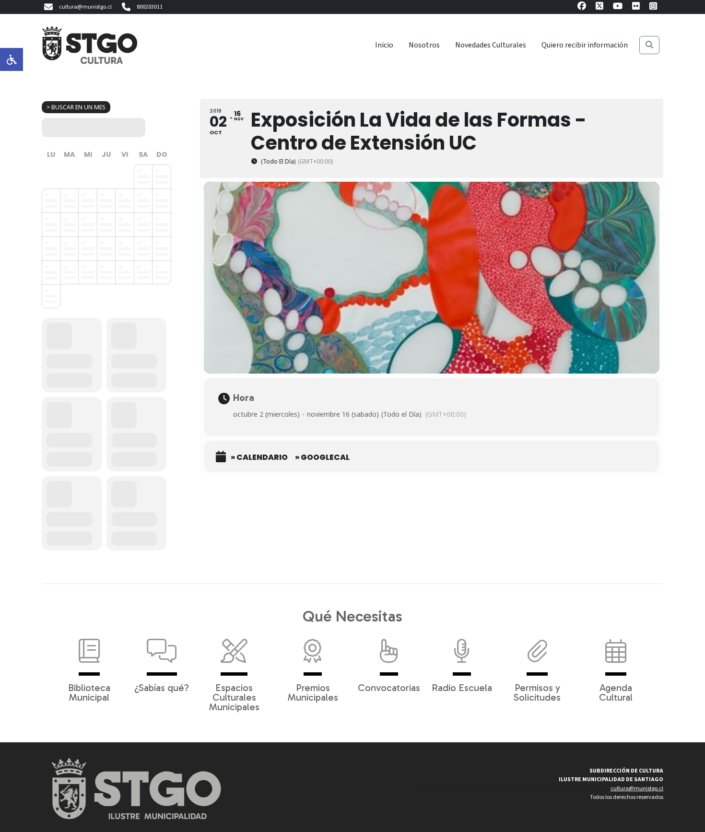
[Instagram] (653, 7)
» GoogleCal (322, 457)
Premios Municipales (313, 692)
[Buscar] (649, 45)
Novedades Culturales (490, 45)
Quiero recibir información (584, 45)
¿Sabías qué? (161, 687)
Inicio (384, 45)
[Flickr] (636, 7)
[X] (599, 7)
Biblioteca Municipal (89, 692)
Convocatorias (389, 687)
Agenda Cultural (616, 692)
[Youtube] (618, 7)
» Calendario (259, 457)
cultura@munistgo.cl (85, 7)
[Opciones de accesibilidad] (11, 59)
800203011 (150, 7)
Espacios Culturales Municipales (234, 697)
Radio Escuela (462, 687)
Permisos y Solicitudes (537, 692)
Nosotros (424, 45)
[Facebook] (581, 7)
